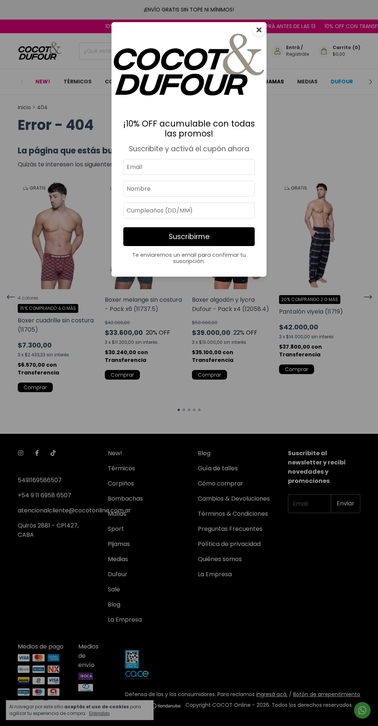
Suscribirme (189, 237)
